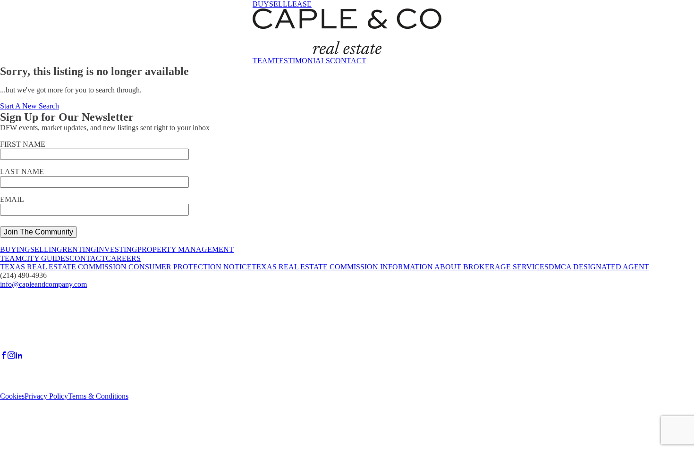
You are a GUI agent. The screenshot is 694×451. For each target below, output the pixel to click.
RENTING (79, 249)
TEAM (263, 61)
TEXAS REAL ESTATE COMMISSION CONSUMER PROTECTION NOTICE (126, 267)
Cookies (12, 396)
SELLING (46, 249)
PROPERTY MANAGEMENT (185, 249)
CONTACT (348, 61)
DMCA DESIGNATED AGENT (599, 267)
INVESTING (116, 249)
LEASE (300, 4)
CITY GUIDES (45, 258)
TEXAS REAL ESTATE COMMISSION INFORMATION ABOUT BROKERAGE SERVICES (400, 267)
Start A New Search (29, 106)
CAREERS (123, 258)
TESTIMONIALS (302, 61)
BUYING (15, 249)
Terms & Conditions (98, 396)
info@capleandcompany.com (43, 284)
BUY (261, 4)
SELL (278, 4)
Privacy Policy (46, 396)
